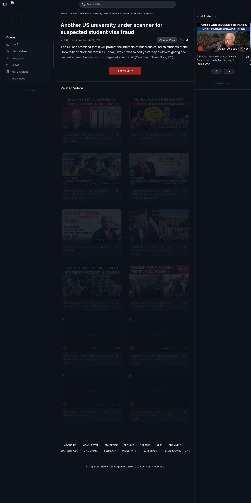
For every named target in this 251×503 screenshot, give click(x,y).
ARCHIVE (129, 445)
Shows (15, 64)
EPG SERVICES (69, 450)
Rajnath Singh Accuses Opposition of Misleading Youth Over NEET (151, 305)
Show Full (124, 70)
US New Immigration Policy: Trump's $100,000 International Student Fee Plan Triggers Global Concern (153, 194)
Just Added (204, 16)
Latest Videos (19, 51)
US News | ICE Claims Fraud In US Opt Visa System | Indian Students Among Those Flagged (154, 359)
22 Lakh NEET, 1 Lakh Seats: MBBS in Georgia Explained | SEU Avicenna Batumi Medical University (86, 138)
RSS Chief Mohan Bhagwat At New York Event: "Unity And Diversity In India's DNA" (216, 60)
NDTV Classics (20, 71)
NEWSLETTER (90, 445)
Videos (10, 37)
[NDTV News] (19, 15)
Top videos (18, 78)
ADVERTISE (111, 445)
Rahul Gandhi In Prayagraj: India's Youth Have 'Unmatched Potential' (152, 136)
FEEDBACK (110, 450)
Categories (18, 58)
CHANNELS (175, 445)
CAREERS (145, 445)
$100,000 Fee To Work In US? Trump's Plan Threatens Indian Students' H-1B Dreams (152, 250)
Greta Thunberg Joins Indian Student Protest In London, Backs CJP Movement (86, 305)
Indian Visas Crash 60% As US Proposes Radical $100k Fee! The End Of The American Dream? (86, 194)
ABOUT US (70, 445)
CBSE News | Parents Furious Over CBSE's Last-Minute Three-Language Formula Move (87, 359)
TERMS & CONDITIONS (176, 450)
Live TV (16, 44)
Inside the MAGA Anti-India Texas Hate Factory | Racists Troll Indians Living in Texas (152, 415)
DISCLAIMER (91, 450)
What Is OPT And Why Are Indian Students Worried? (87, 248)
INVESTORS (129, 450)
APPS (159, 445)
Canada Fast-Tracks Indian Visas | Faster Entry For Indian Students (86, 414)
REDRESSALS (149, 450)
